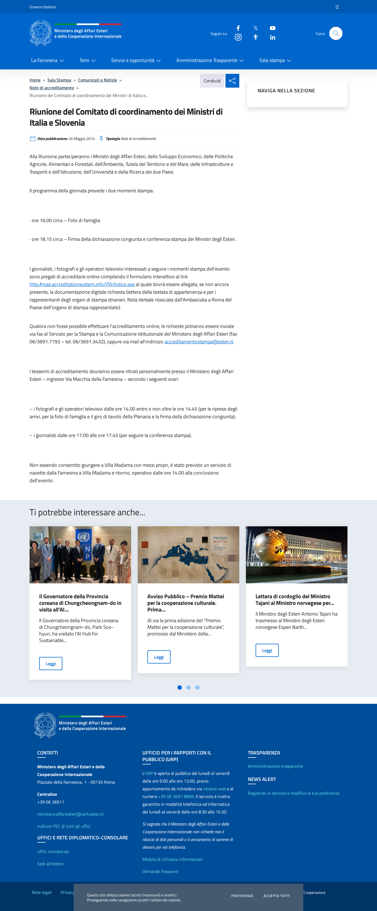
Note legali (42, 892)
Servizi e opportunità (132, 60)
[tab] (179, 687)
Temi (84, 60)
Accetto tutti (277, 895)
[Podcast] (253, 37)
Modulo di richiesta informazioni (172, 859)
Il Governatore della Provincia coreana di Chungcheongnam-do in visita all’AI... (80, 603)
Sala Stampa (59, 80)
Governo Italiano (43, 7)
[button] (336, 33)
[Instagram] (235, 37)
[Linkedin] (270, 37)
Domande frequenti (160, 871)
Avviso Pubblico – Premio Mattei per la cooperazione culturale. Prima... (185, 603)
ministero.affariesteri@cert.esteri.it (70, 814)
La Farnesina (44, 60)
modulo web (214, 788)
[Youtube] (270, 27)
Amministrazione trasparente (275, 766)
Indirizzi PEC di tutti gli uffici (64, 826)
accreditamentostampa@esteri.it (198, 341)
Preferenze (242, 895)
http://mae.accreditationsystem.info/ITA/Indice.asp (82, 284)
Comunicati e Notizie (97, 80)
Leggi (51, 663)
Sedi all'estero (50, 863)
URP (149, 773)
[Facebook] (235, 27)
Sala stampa (272, 60)
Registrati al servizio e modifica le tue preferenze (293, 793)
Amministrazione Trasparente (206, 60)
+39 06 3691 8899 (176, 796)
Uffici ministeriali (53, 851)
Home (35, 80)
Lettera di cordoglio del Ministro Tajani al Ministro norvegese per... (295, 599)
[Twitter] (253, 27)
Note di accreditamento (52, 87)
